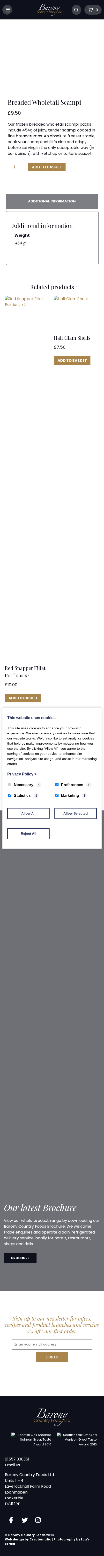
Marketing (70, 795)
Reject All (28, 833)
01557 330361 (17, 1459)
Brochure (20, 1258)
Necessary (23, 785)
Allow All (28, 813)
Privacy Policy (22, 774)
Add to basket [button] (23, 698)
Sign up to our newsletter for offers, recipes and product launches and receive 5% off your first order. (52, 1324)
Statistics (22, 795)
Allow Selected (75, 813)
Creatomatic (40, 1539)
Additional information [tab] (52, 201)
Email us (12, 1465)
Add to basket (47, 167)
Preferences (72, 785)
